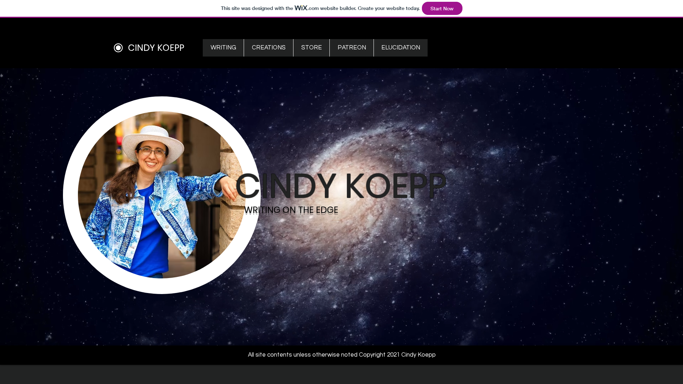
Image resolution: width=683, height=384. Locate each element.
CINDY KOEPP (156, 48)
